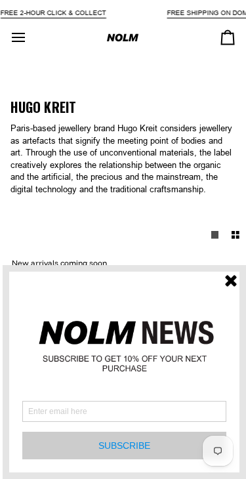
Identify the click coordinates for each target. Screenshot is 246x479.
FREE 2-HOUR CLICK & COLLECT (53, 12)
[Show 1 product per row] (215, 235)
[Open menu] (30, 37)
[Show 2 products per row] (235, 235)
